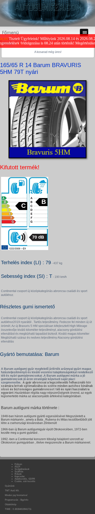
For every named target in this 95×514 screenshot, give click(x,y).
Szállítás (19, 471)
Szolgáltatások (22, 469)
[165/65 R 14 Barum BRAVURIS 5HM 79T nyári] (47, 158)
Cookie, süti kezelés (25, 481)
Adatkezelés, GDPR (25, 479)
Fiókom (18, 464)
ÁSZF (17, 466)
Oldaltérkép (10, 504)
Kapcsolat (20, 476)
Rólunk (18, 474)
